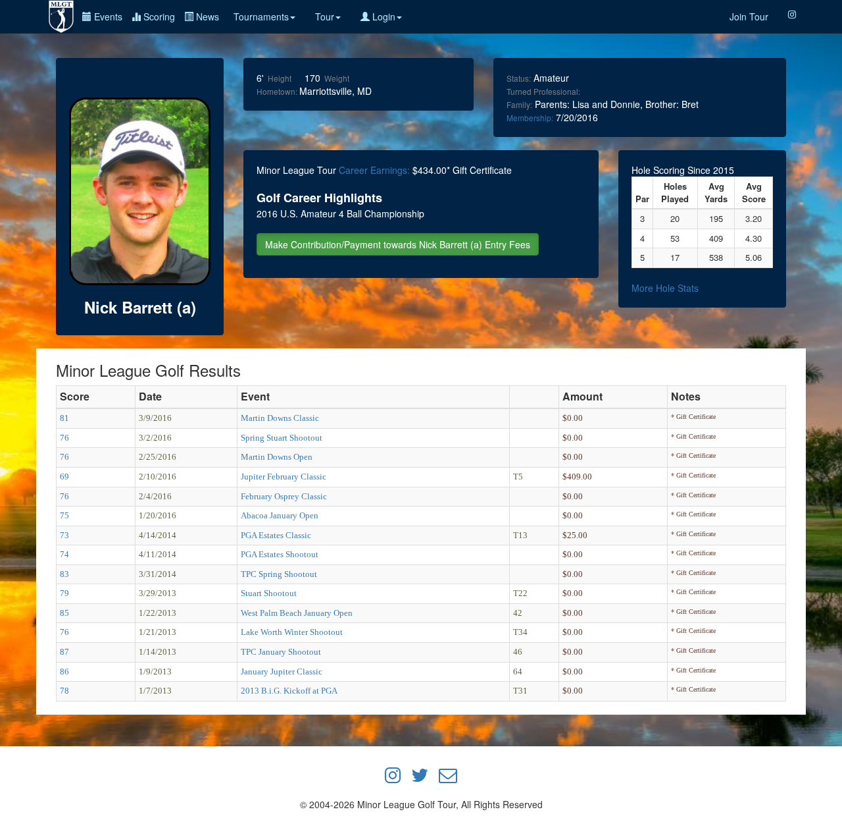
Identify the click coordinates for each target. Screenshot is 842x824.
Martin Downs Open (276, 457)
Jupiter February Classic (283, 476)
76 (64, 438)
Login (382, 16)
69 (64, 476)
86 (64, 671)
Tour (324, 16)
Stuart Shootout (269, 593)
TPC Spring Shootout (279, 574)
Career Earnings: (374, 170)
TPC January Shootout (281, 652)
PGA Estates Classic (276, 535)
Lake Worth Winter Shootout (292, 632)
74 (64, 554)
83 (64, 574)
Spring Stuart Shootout (281, 438)
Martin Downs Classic (280, 418)
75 (64, 515)
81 (64, 418)
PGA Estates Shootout (279, 554)
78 (64, 691)
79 (64, 593)
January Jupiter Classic (281, 671)
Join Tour (749, 16)
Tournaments (261, 16)
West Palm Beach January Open (297, 613)
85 (64, 613)
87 (64, 652)
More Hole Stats (665, 287)
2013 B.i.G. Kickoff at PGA (289, 691)
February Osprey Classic (284, 496)
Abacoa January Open (279, 515)
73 (64, 535)
